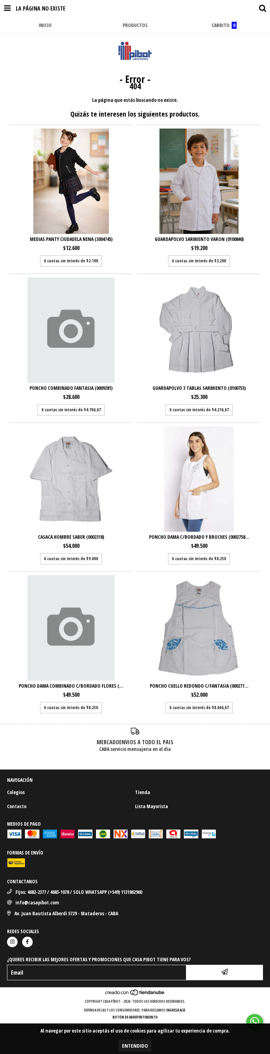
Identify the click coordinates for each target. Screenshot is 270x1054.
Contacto (16, 806)
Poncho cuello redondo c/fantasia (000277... (199, 685)
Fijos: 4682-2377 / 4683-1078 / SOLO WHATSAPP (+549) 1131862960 (78, 892)
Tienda (142, 792)
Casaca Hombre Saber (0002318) (71, 536)
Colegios (16, 792)
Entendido (135, 1045)
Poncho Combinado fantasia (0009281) (71, 388)
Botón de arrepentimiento (135, 1017)
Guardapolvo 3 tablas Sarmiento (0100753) (199, 388)
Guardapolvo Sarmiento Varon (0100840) (199, 239)
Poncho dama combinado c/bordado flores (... (71, 685)
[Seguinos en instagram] (12, 942)
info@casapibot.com (37, 902)
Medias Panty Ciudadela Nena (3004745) (71, 239)
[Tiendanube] (135, 994)
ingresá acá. (176, 1010)
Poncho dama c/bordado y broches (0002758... (199, 536)
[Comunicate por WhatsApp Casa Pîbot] (254, 1021)
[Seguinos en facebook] (27, 942)
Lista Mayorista (151, 806)
